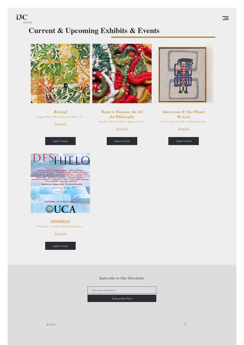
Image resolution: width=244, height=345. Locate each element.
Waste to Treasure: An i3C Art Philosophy (122, 114)
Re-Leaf (60, 111)
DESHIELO (60, 221)
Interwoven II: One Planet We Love (184, 114)
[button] (225, 18)
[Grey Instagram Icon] (184, 324)
